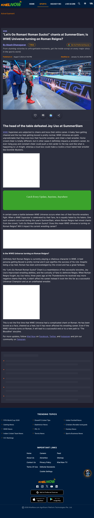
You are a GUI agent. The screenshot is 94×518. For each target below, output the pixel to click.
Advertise (44, 458)
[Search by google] (79, 4)
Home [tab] (32, 4)
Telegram (21, 339)
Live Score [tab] (70, 4)
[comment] (43, 115)
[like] (35, 115)
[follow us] (51, 115)
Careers (43, 453)
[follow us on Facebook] (37, 486)
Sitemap (60, 458)
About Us (30, 458)
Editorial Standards (47, 467)
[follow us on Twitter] (47, 486)
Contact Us (31, 462)
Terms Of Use (32, 467)
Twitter (52, 336)
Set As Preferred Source (80, 45)
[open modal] (87, 473)
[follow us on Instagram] (42, 486)
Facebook (43, 336)
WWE (5, 31)
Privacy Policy (45, 462)
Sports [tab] (43, 4)
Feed (59, 453)
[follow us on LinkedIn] (56, 486)
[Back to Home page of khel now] (11, 4)
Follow (32, 45)
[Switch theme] (85, 4)
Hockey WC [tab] (55, 4)
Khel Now (31, 336)
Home (29, 453)
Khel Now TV (62, 462)
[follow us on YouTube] (51, 486)
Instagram (65, 336)
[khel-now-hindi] (91, 4)
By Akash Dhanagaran (14, 45)
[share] (59, 115)
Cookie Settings (46, 471)
